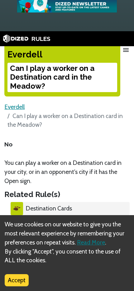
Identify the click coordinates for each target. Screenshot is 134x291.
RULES (40, 38)
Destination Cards (49, 208)
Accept (17, 280)
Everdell (14, 107)
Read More (91, 242)
